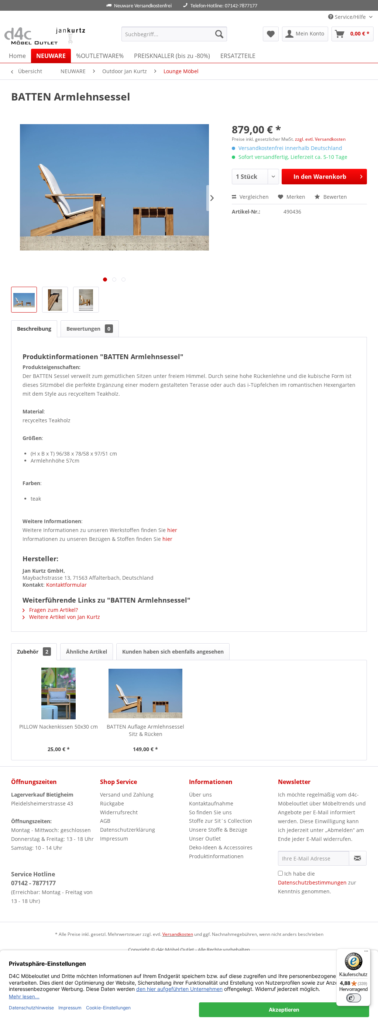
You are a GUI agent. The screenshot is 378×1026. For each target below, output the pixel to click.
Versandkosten (177, 934)
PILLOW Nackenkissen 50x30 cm (58, 726)
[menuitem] (174, 34)
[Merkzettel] (271, 34)
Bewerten (334, 196)
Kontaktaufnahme (211, 803)
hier (172, 530)
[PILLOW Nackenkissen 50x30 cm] (59, 693)
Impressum (114, 838)
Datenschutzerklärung (127, 829)
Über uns (200, 794)
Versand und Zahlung (127, 794)
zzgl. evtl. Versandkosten (320, 139)
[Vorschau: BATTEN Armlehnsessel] (24, 300)
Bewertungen (88, 328)
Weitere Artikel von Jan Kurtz (64, 616)
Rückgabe (112, 803)
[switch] (353, 997)
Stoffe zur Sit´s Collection (220, 820)
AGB (105, 820)
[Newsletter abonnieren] (358, 858)
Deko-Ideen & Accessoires (220, 847)
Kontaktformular (66, 584)
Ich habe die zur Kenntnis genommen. (317, 882)
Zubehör (32, 651)
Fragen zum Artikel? (53, 609)
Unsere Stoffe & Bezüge (218, 829)
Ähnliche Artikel (86, 651)
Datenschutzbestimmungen (312, 882)
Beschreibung (34, 328)
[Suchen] (219, 34)
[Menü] (366, 952)
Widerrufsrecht (119, 812)
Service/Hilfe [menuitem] (350, 16)
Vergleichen (253, 196)
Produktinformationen (216, 856)
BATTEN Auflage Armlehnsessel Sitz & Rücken (145, 730)
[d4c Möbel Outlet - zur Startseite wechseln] (46, 36)
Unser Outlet (205, 838)
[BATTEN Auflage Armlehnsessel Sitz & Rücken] (146, 693)
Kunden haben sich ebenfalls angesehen (173, 651)
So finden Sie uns (210, 812)
